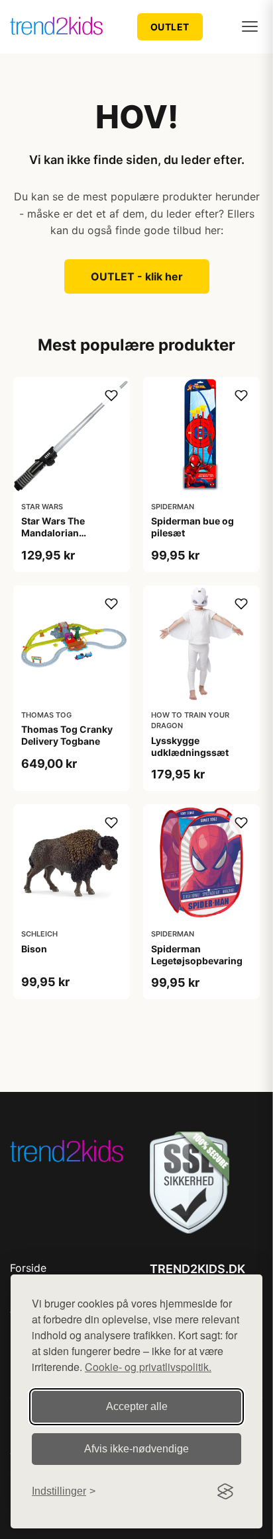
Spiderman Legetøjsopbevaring (197, 954)
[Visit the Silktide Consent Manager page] (225, 1491)
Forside (28, 1267)
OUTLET (170, 26)
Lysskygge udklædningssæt (190, 746)
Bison (34, 948)
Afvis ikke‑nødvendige (136, 1448)
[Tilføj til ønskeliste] (111, 395)
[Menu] (250, 26)
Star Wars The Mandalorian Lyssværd (53, 532)
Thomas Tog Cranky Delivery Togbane (67, 735)
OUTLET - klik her (137, 276)
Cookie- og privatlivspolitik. (148, 1366)
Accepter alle (137, 1406)
